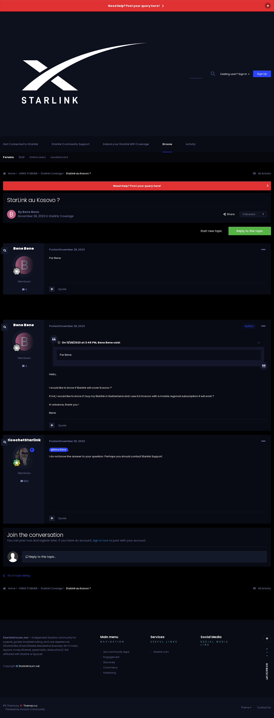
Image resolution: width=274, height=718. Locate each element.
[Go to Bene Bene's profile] (11, 214)
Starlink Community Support (70, 144)
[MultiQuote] (52, 289)
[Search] (212, 73)
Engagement (111, 657)
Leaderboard (59, 157)
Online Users (37, 157)
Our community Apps (116, 652)
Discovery (109, 662)
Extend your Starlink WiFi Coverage (126, 144)
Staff (21, 157)
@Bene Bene (58, 449)
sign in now (100, 540)
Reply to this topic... (42, 557)
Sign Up (262, 74)
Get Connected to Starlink (20, 144)
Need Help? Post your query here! (134, 6)
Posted (67, 249)
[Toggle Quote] (59, 342)
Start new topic (211, 231)
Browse (167, 144)
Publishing (109, 672)
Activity (191, 144)
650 (25, 481)
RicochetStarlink (24, 439)
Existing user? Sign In (234, 74)
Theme (245, 707)
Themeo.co (30, 705)
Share (230, 214)
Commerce (110, 667)
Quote (62, 289)
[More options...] (263, 249)
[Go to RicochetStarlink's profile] (24, 457)
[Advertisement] (137, 308)
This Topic (198, 74)
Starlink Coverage (61, 216)
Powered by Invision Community (25, 709)
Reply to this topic (249, 231)
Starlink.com (161, 652)
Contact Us (264, 707)
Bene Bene (30, 212)
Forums (8, 157)
